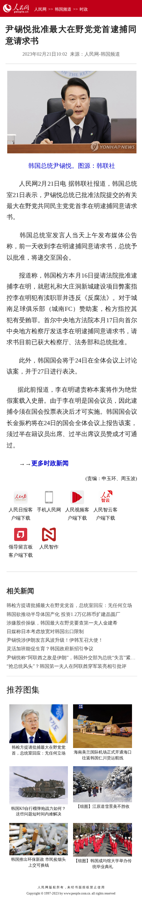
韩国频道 (63, 9)
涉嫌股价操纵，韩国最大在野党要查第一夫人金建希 (62, 623)
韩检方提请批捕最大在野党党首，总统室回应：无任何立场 (69, 605)
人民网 (40, 9)
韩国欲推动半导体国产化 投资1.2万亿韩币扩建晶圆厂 (63, 614)
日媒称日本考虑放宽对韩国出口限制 (45, 631)
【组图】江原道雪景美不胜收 (103, 806)
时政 (84, 9)
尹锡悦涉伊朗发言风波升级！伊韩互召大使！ (55, 640)
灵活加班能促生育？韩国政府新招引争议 (50, 648)
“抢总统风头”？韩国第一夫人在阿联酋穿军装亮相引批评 (66, 666)
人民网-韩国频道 (102, 54)
